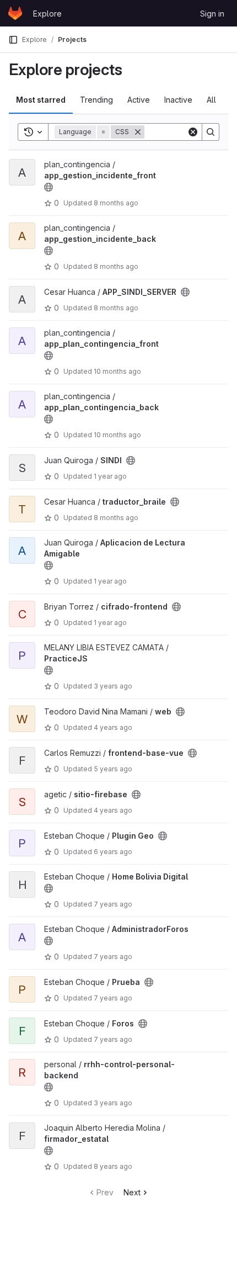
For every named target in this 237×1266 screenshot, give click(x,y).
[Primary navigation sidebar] (13, 40)
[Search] (210, 132)
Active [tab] (138, 99)
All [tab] (211, 99)
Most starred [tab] (41, 99)
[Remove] (137, 132)
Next (132, 1192)
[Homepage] (15, 13)
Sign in (212, 13)
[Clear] (193, 132)
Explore (47, 13)
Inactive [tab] (178, 99)
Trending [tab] (96, 99)
